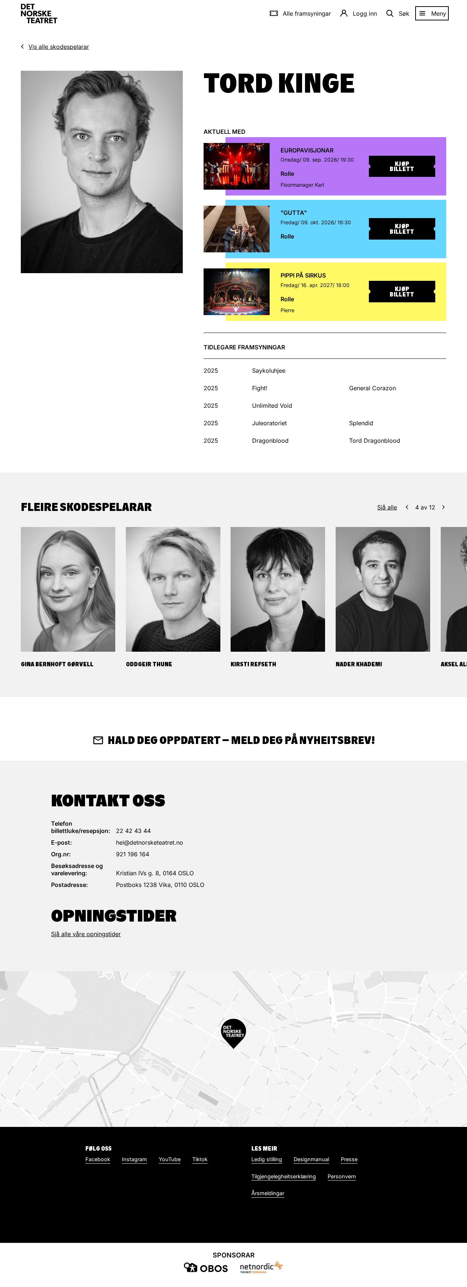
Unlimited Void (272, 405)
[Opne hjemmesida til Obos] (206, 1267)
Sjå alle (387, 507)
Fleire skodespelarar (86, 507)
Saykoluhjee (268, 370)
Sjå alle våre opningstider (86, 934)
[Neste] (443, 507)
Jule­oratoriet (269, 423)
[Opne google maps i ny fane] (233, 1049)
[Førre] (407, 507)
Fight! (259, 388)
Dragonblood (270, 440)
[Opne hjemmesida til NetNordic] (261, 1267)
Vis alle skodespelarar (58, 46)
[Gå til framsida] (39, 13)
